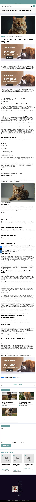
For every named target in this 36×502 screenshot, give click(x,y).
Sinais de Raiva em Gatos (12, 385)
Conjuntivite (4, 151)
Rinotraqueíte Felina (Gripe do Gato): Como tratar (25, 403)
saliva (12, 257)
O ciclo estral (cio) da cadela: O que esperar (8, 419)
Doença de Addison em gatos (25, 385)
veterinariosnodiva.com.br (10, 36)
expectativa (20, 295)
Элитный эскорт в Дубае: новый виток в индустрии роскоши (17, 465)
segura (29, 328)
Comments (3, 428)
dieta (20, 97)
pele (3, 131)
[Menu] (34, 6)
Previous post (15, 384)
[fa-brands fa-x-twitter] (16, 3)
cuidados (13, 320)
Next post (20, 384)
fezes (28, 214)
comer (7, 202)
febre (27, 68)
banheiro (24, 247)
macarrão (9, 202)
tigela (2, 207)
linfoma (6, 296)
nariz (7, 152)
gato (8, 89)
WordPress (16, 500)
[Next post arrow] (34, 385)
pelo (29, 110)
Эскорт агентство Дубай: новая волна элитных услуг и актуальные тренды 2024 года (28, 466)
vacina (15, 282)
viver (24, 98)
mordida (19, 256)
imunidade (22, 129)
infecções (8, 98)
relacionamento (4, 265)
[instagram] (19, 3)
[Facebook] (1, 247)
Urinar (3, 155)
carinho (6, 241)
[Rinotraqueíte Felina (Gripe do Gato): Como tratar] (26, 396)
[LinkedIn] (1, 251)
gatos (16, 61)
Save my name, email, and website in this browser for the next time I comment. (15, 442)
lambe (31, 257)
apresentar (3, 119)
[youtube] (20, 3)
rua (27, 89)
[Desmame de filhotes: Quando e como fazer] (9, 396)
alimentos (19, 263)
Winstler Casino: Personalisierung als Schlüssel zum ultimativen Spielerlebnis (6, 467)
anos (6, 99)
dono (21, 120)
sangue (32, 124)
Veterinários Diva (6, 6)
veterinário (19, 159)
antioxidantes (14, 305)
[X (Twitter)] (1, 249)
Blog (2, 455)
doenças (23, 67)
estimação (22, 94)
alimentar (5, 97)
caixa (7, 155)
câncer (12, 131)
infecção (26, 116)
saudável (6, 305)
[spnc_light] (31, 6)
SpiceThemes (27, 500)
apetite (29, 119)
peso (13, 68)
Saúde (3, 36)
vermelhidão (11, 221)
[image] (18, 52)
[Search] (30, 6)
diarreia (29, 68)
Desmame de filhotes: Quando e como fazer (8, 403)
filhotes (14, 90)
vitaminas (18, 305)
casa (8, 250)
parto (17, 91)
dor (10, 210)
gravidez (22, 285)
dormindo (4, 238)
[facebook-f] (15, 3)
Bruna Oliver (6, 101)
